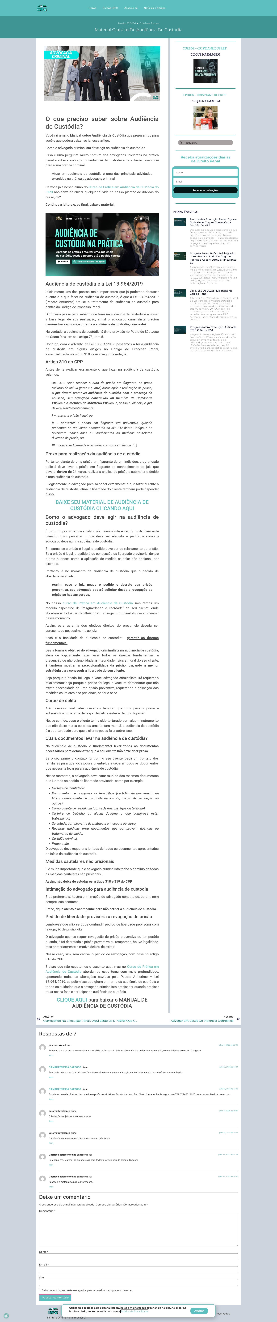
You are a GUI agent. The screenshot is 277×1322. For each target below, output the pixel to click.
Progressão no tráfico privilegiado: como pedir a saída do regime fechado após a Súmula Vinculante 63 (213, 258)
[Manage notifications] (6, 1315)
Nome (43, 1251)
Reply (51, 1055)
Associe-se (131, 7)
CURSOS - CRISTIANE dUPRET (205, 48)
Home (92, 7)
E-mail (44, 1264)
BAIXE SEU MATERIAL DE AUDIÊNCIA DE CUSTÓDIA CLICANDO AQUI (102, 505)
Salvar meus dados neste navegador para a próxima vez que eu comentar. (87, 1290)
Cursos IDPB (110, 7)
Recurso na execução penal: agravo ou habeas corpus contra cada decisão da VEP (213, 222)
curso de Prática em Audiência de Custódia (98, 603)
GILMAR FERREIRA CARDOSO (65, 1067)
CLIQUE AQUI (72, 1000)
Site (41, 1277)
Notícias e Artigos (154, 7)
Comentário (47, 1211)
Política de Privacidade (134, 1311)
